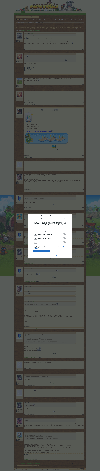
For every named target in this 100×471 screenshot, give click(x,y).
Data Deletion (43, 255)
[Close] (70, 216)
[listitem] (50, 231)
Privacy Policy (56, 255)
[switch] (64, 234)
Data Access (50, 255)
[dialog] (50, 235)
